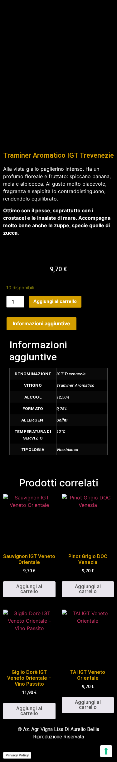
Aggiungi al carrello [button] (29, 589)
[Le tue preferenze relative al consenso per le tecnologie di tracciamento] (106, 751)
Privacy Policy (17, 755)
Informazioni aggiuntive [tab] (41, 323)
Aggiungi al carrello (55, 301)
